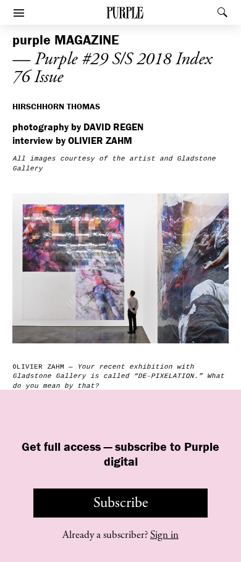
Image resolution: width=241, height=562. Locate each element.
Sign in (164, 535)
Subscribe (120, 502)
